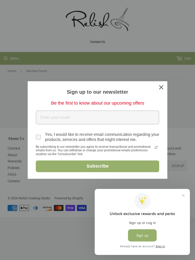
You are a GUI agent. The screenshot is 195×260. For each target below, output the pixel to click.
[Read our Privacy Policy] (156, 147)
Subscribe (98, 166)
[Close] (161, 87)
